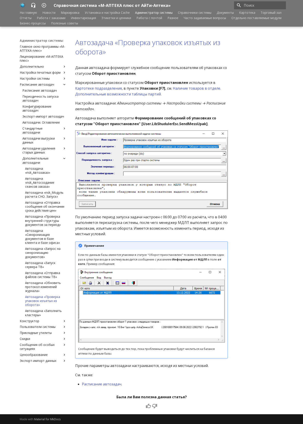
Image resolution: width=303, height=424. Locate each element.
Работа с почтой (149, 18)
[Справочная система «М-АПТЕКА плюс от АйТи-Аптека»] (22, 5)
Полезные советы (64, 23)
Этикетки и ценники (116, 18)
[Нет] (154, 406)
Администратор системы (154, 13)
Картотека (247, 13)
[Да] (148, 406)
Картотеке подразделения (98, 88)
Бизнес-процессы (33, 23)
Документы (225, 13)
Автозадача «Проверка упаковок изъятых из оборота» (147, 46)
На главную (28, 13)
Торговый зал (271, 13)
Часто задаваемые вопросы (205, 18)
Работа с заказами (51, 18)
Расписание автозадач (101, 384)
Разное (172, 18)
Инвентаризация (83, 18)
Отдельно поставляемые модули (256, 18)
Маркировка (70, 13)
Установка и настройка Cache (107, 13)
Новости (48, 13)
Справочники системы (194, 13)
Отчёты (25, 18)
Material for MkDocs (47, 419)
